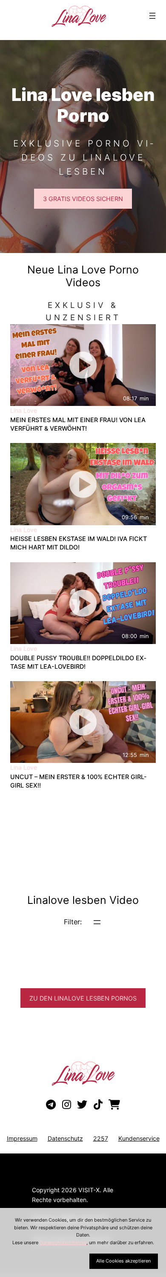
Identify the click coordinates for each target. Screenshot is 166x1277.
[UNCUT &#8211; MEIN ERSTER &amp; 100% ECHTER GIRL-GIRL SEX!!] (83, 722)
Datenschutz (65, 1138)
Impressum (22, 1138)
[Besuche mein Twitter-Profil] (82, 1105)
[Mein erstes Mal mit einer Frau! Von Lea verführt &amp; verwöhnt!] (83, 365)
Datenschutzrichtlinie (63, 1242)
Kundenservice (139, 1138)
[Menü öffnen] (152, 16)
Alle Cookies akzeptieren (123, 1261)
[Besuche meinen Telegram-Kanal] (51, 1105)
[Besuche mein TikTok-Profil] (98, 1105)
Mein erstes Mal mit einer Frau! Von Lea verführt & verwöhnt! (78, 424)
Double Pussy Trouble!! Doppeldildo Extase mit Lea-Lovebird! (78, 662)
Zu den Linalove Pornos (83, 998)
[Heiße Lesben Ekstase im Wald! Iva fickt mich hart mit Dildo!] (83, 484)
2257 (100, 1138)
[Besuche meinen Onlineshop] (114, 1105)
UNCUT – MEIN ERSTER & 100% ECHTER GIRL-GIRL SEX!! (78, 781)
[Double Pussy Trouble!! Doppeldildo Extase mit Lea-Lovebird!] (83, 603)
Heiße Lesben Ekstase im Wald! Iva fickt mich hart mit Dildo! (78, 543)
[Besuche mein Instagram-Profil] (66, 1105)
